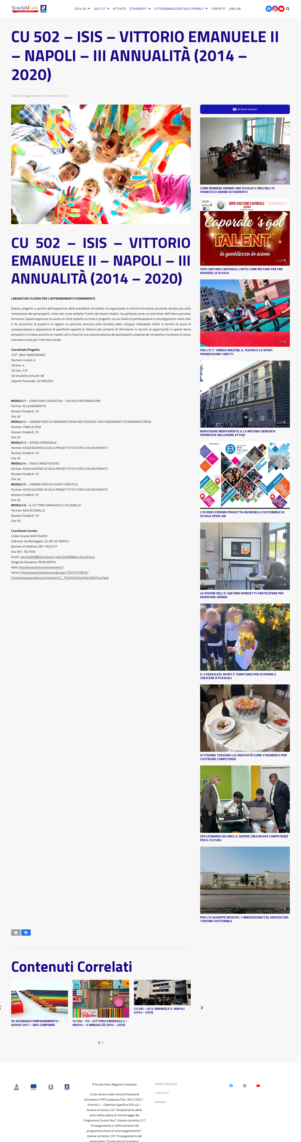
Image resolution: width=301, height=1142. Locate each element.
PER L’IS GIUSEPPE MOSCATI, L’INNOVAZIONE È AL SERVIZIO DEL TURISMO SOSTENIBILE (244, 919)
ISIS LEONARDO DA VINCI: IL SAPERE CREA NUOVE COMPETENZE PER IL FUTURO (244, 838)
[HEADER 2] (30, 9)
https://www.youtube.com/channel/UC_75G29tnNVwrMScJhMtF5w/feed (60, 577)
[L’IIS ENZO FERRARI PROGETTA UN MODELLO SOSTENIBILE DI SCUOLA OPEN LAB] (245, 444)
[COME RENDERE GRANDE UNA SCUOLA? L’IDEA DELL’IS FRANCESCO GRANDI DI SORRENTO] (245, 120)
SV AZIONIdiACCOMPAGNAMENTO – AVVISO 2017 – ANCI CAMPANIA (36, 1023)
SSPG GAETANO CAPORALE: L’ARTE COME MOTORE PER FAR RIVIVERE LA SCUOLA (241, 271)
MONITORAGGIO (166, 1084)
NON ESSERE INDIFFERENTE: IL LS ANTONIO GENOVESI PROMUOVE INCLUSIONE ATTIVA (237, 433)
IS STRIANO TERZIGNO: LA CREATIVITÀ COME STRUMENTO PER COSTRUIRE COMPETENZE (243, 757)
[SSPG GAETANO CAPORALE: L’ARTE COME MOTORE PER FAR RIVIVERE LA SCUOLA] (245, 201)
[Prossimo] (201, 1007)
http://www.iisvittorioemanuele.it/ (40, 567)
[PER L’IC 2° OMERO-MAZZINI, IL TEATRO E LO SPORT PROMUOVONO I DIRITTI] (245, 282)
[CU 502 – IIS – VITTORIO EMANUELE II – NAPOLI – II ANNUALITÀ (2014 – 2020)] (101, 982)
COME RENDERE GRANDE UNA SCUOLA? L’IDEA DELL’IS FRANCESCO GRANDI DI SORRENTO (237, 190)
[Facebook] (269, 9)
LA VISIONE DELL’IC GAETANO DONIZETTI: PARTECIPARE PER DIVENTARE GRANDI (242, 595)
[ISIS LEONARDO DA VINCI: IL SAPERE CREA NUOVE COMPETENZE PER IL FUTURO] (245, 768)
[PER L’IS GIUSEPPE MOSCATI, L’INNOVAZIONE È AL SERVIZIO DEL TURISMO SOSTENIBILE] (245, 849)
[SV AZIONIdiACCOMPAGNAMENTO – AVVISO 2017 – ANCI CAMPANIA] (39, 982)
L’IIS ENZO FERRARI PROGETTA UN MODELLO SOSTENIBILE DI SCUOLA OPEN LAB (242, 514)
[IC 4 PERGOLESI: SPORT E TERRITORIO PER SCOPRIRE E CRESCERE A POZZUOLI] (245, 606)
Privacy (161, 1102)
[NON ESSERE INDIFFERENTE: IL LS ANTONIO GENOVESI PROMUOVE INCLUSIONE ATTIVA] (245, 363)
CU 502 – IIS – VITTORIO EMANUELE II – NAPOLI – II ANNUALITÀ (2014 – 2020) (100, 1023)
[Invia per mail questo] (16, 932)
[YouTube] (281, 9)
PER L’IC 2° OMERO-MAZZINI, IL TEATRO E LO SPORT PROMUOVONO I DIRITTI (236, 352)
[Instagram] (275, 9)
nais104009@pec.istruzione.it (75, 556)
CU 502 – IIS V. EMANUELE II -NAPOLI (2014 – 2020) (159, 1010)
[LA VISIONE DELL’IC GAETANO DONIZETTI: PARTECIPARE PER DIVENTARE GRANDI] (245, 525)
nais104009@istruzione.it (37, 556)
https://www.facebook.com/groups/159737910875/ (54, 572)
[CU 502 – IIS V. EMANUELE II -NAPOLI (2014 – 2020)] (162, 982)
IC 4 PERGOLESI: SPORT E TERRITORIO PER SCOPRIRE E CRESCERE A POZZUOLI (238, 676)
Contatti (162, 1093)
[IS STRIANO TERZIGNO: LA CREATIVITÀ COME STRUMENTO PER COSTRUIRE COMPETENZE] (245, 687)
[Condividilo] (26, 932)
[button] (287, 8)
